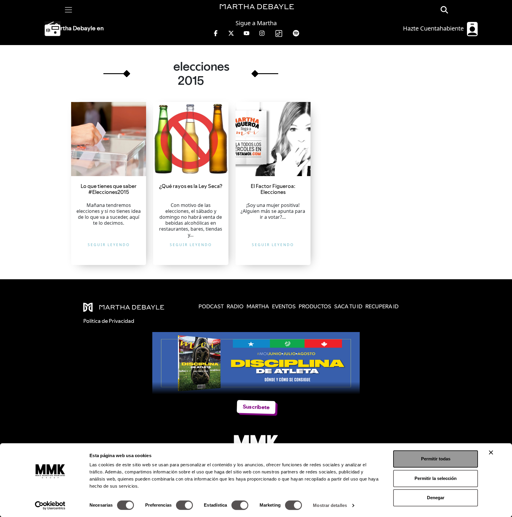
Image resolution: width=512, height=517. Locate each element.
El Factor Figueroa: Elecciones (273, 189)
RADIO (235, 306)
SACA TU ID (348, 306)
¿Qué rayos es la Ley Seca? (190, 186)
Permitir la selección (436, 478)
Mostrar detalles (330, 505)
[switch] (184, 505)
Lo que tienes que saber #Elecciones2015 (109, 189)
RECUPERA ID (382, 306)
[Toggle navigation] (68, 9)
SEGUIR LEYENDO (109, 244)
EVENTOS (284, 306)
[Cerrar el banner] (491, 452)
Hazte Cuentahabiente (434, 28)
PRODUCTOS (315, 306)
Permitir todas (435, 458)
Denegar (435, 497)
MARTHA (258, 306)
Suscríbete (256, 407)
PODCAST (211, 306)
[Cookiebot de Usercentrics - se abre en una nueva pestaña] (50, 505)
